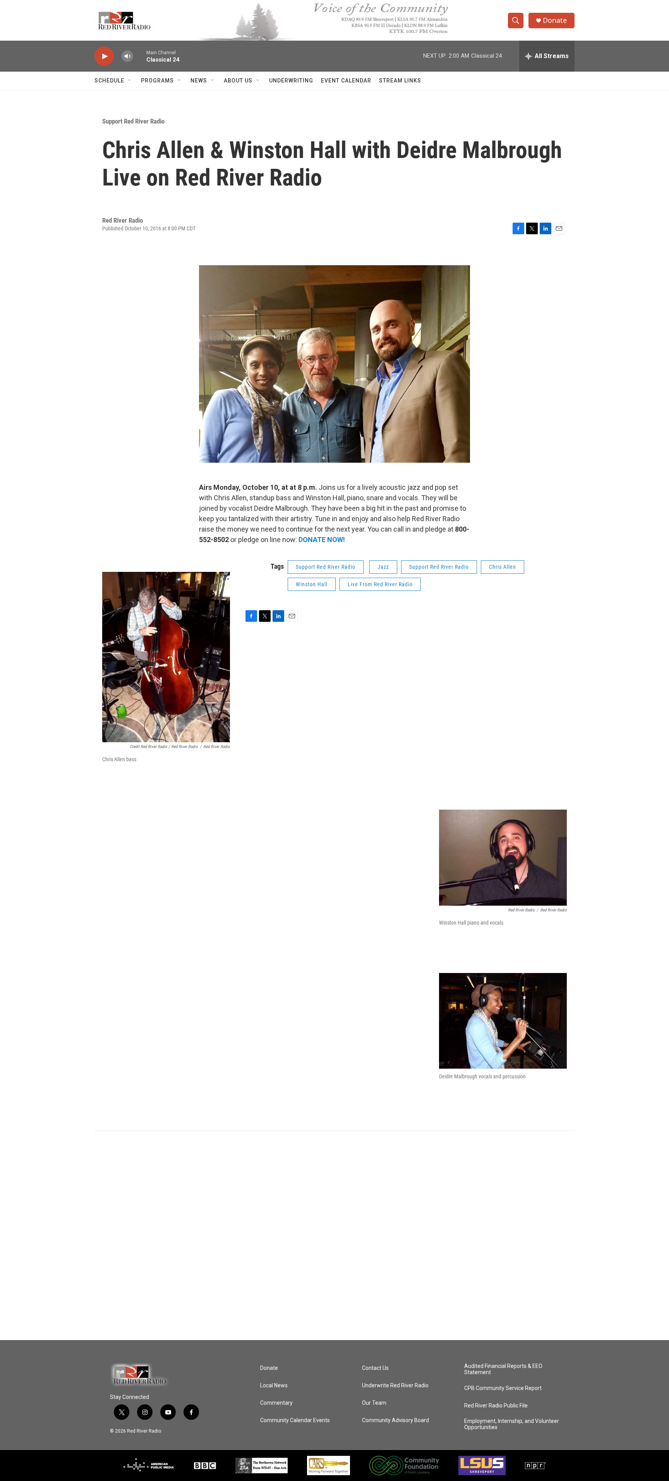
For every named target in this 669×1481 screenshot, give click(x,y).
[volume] (127, 56)
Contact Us (375, 1368)
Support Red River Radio (133, 121)
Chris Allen (502, 567)
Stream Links (400, 80)
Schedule (109, 80)
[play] (104, 56)
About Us (238, 80)
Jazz (383, 567)
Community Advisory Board (395, 1420)
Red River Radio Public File (496, 1406)
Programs (157, 80)
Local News (274, 1385)
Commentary (276, 1403)
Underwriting (291, 80)
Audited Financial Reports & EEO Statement (503, 1369)
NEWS (198, 80)
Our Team (374, 1403)
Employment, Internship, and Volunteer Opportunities (511, 1424)
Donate (555, 20)
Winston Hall (312, 584)
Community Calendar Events (295, 1420)
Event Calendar (346, 80)
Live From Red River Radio (380, 584)
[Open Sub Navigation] (130, 80)
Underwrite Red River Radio (395, 1385)
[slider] (140, 56)
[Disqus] (334, 1235)
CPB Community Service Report (503, 1388)
